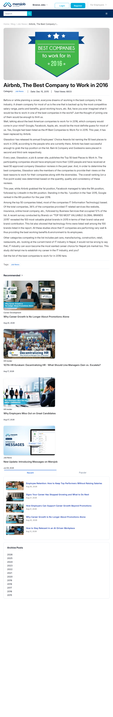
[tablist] (56, 472)
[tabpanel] (56, 508)
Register (78, 5)
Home (6, 24)
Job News (22, 24)
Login (62, 5)
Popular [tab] (82, 472)
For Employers (97, 5)
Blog (13, 24)
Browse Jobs (39, 5)
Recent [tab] (30, 472)
